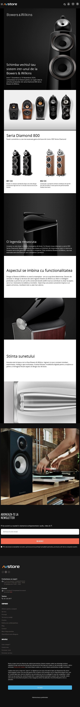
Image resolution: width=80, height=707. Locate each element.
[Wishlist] (73, 5)
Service (4, 611)
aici (11, 592)
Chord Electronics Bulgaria (10, 634)
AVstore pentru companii (9, 609)
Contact (4, 628)
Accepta (40, 687)
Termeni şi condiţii (7, 617)
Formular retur (6, 650)
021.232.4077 (8, 598)
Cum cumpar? (6, 644)
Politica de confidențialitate (10, 623)
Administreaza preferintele (40, 697)
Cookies (4, 620)
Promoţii (4, 614)
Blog (3, 626)
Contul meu (5, 647)
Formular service (7, 653)
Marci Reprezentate (8, 631)
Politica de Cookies (19, 667)
